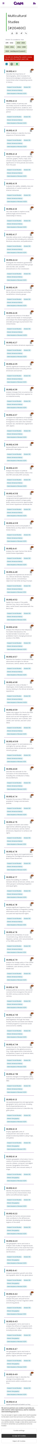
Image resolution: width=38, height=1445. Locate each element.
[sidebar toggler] (3, 3)
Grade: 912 (27, 87)
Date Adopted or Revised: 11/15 (16, 1149)
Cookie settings (19, 1431)
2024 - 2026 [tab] (21, 47)
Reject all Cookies (19, 1441)
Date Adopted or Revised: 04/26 (17, 201)
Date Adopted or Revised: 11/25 (16, 592)
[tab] (6, 64)
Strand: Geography (13, 1118)
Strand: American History (14, 90)
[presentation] (20, 43)
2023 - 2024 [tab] (10, 47)
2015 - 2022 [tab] (9, 43)
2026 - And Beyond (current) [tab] (15, 51)
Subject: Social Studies (14, 87)
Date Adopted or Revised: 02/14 (16, 93)
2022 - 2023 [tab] (21, 43)
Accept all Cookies (19, 1436)
